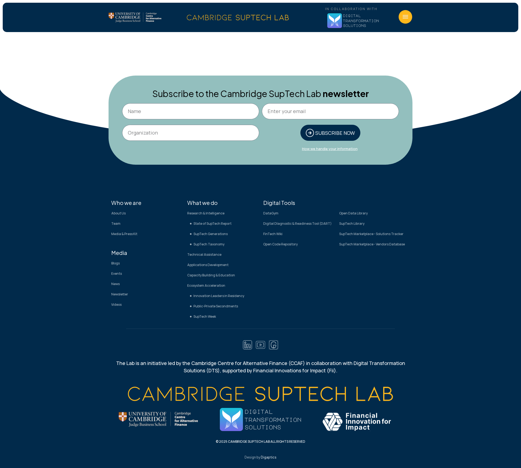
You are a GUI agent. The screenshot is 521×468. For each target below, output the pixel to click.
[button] (405, 17)
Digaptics (269, 457)
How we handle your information (330, 148)
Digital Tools (279, 202)
